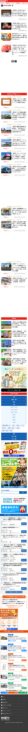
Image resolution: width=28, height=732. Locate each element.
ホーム (3, 696)
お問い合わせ (5, 707)
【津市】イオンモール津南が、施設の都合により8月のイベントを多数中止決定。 (19, 100)
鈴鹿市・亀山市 (11, 428)
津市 (14, 425)
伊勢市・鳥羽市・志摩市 (7, 430)
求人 (13, 3)
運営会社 (4, 699)
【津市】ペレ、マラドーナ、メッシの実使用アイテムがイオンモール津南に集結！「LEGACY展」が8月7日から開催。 (19, 267)
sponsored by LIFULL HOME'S (18, 631)
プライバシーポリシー (6, 710)
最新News (8, 3)
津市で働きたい (8, 514)
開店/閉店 (18, 3)
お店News (24, 3)
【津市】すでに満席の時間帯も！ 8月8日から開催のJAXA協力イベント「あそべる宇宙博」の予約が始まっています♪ (19, 116)
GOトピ (2, 3)
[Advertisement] (14, 78)
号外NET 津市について (6, 713)
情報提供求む (5, 702)
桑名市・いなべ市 (20, 425)
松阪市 (18, 428)
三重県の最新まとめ (6, 425)
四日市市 (4, 428)
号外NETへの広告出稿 (6, 705)
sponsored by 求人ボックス (18, 514)
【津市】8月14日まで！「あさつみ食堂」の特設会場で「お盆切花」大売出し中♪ (19, 280)
